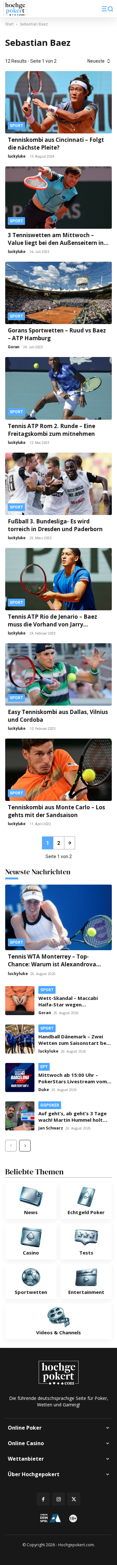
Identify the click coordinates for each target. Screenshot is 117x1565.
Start (9, 24)
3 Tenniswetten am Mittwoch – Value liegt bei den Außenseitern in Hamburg (56, 239)
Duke (43, 1089)
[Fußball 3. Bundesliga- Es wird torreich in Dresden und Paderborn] (58, 484)
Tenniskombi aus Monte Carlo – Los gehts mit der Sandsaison (56, 811)
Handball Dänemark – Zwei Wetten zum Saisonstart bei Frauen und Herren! (73, 1043)
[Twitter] (73, 1499)
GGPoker (49, 1105)
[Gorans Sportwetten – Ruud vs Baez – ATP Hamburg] (58, 293)
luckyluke (17, 156)
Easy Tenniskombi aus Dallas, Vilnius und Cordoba (58, 715)
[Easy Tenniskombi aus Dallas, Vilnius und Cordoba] (58, 674)
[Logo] (15, 9)
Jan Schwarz (50, 1128)
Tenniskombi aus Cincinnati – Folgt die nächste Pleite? (56, 143)
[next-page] (69, 842)
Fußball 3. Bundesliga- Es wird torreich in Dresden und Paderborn (55, 525)
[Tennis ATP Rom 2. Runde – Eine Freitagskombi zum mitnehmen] (58, 388)
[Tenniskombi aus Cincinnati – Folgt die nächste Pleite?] (58, 102)
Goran (13, 347)
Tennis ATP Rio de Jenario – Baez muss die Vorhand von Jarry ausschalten (52, 620)
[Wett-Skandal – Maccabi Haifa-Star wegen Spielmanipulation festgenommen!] (19, 1000)
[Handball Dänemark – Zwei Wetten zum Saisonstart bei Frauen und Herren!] (19, 1039)
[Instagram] (58, 1499)
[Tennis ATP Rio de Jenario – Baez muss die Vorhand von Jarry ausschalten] (58, 579)
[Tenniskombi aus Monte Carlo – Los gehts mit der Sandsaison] (58, 770)
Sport (16, 125)
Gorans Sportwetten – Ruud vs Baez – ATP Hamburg (57, 334)
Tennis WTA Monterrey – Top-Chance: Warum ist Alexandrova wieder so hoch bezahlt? (52, 964)
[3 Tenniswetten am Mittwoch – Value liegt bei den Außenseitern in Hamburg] (58, 197)
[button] (107, 8)
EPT (44, 1067)
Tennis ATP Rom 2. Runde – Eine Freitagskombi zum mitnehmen (51, 429)
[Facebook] (43, 1499)
